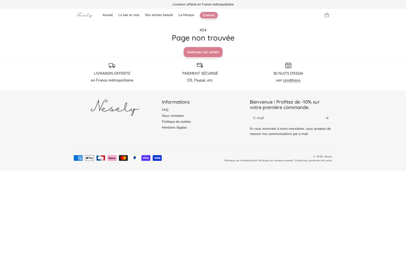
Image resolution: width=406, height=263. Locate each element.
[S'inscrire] (327, 118)
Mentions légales (174, 127)
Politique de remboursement (275, 160)
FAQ (165, 110)
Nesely (328, 156)
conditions (292, 80)
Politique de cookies (176, 121)
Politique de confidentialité (241, 160)
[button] (327, 15)
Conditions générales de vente (313, 160)
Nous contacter (173, 115)
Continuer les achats (203, 52)
